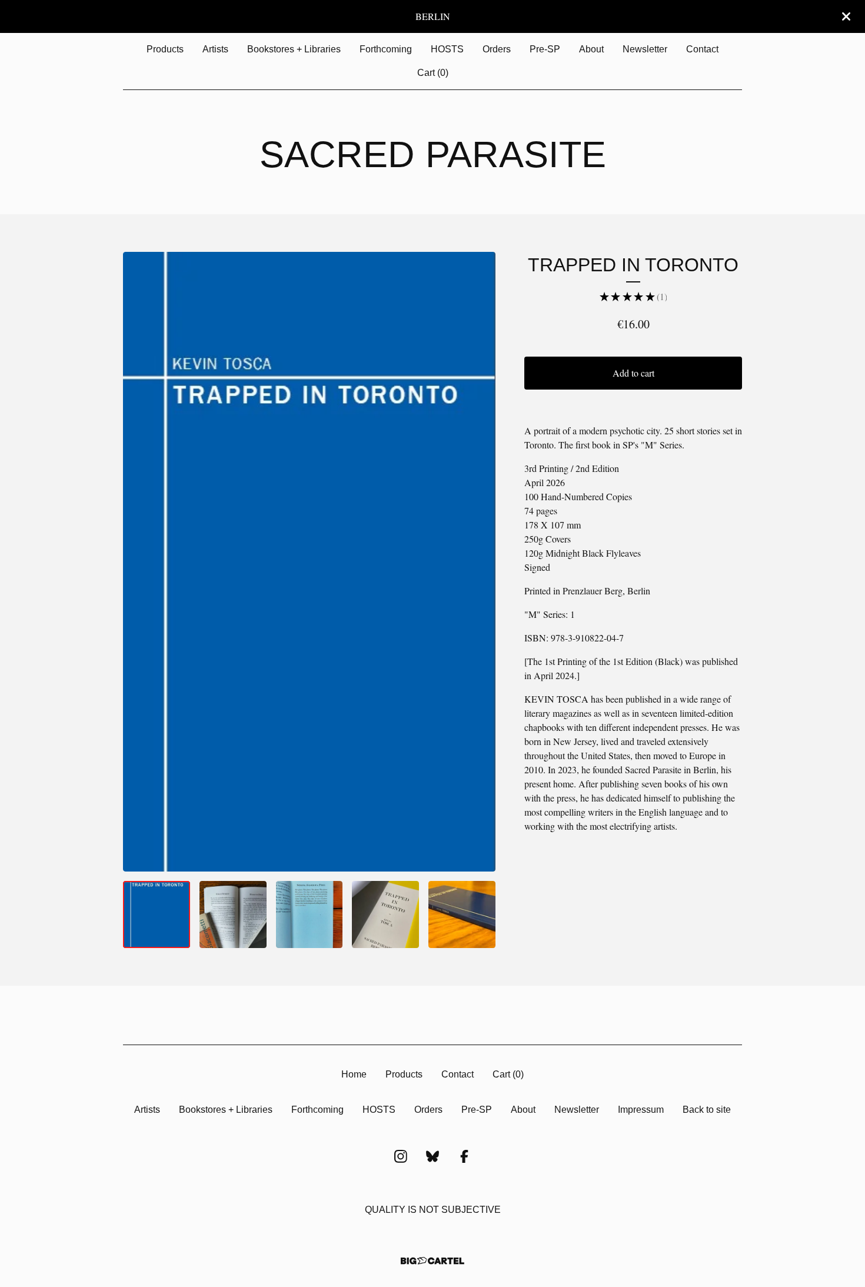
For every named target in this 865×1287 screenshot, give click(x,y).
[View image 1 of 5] (156, 914)
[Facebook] (464, 1156)
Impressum (641, 1110)
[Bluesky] (432, 1156)
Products (165, 49)
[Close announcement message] (846, 16)
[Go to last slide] (139, 561)
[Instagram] (401, 1156)
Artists (215, 49)
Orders (497, 49)
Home (354, 1074)
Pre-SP (545, 49)
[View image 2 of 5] (233, 914)
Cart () (432, 73)
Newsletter (645, 49)
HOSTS (447, 49)
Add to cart (633, 373)
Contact (702, 49)
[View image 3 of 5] (309, 914)
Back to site (707, 1110)
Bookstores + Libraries (294, 49)
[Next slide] (479, 561)
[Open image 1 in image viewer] (309, 562)
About (591, 49)
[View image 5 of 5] (461, 914)
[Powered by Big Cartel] (432, 1260)
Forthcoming (386, 49)
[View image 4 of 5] (385, 914)
